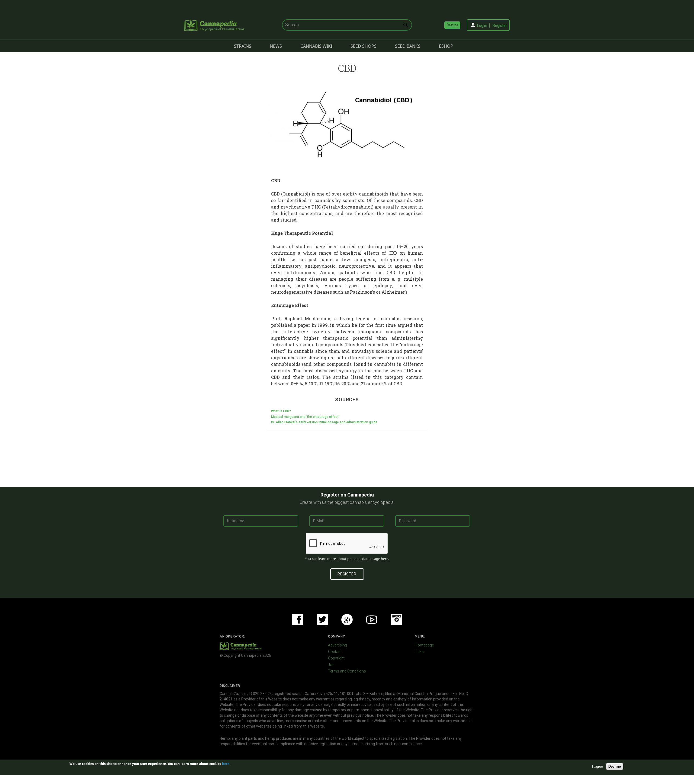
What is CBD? (281, 411)
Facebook (297, 619)
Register (500, 25)
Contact (335, 651)
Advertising (337, 645)
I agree (597, 766)
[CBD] (347, 124)
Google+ (347, 619)
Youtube (371, 619)
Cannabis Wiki (316, 46)
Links (419, 651)
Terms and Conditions (347, 671)
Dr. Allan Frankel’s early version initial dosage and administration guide (324, 422)
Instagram (396, 619)
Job (331, 664)
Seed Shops (364, 46)
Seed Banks (407, 46)
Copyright (336, 658)
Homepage (424, 645)
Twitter (322, 619)
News (276, 46)
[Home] (214, 25)
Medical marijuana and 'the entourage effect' (305, 417)
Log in (482, 25)
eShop (446, 46)
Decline (614, 766)
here (384, 558)
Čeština (452, 25)
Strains (242, 46)
